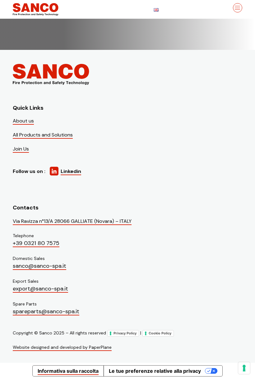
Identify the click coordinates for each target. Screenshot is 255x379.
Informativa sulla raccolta (68, 371)
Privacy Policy (125, 333)
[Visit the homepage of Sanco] (44, 9)
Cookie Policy (160, 333)
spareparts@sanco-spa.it (46, 311)
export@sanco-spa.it (40, 288)
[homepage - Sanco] (51, 74)
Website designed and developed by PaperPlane (62, 347)
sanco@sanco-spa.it (39, 266)
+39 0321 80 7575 (36, 243)
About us (23, 121)
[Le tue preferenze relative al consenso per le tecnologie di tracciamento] (244, 368)
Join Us (21, 149)
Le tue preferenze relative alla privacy (155, 371)
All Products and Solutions (43, 135)
